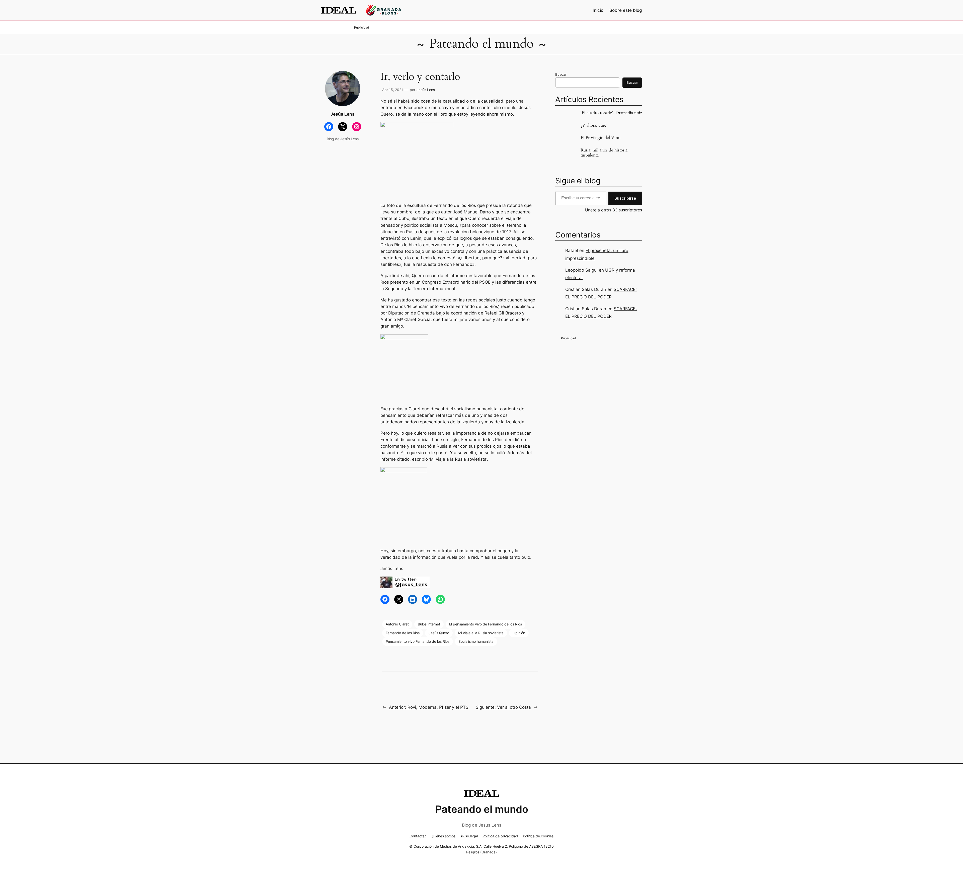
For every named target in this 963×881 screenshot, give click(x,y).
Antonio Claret (397, 624)
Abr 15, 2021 (392, 90)
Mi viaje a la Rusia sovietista (481, 633)
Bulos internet (429, 624)
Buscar (561, 74)
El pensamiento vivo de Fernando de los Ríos (485, 624)
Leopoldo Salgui (581, 270)
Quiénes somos (443, 836)
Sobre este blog (625, 10)
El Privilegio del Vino (600, 137)
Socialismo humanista (476, 641)
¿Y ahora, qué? (593, 125)
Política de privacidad (500, 836)
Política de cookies (538, 836)
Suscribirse (625, 198)
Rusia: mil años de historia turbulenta (604, 153)
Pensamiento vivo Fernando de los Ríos (417, 641)
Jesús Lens (426, 90)
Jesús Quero (439, 633)
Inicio (598, 10)
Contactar (418, 836)
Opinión (519, 633)
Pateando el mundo (481, 43)
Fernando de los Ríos (403, 633)
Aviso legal (469, 836)
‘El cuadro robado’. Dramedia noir (611, 112)
